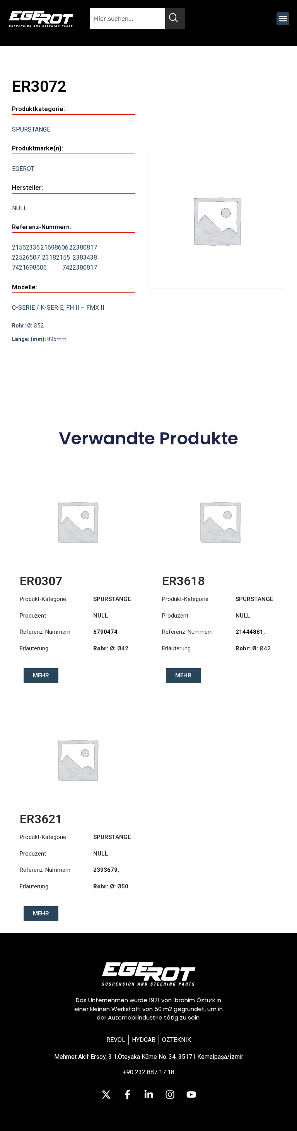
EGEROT (23, 168)
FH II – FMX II (85, 307)
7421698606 (29, 267)
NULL (19, 208)
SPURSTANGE (31, 129)
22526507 (26, 257)
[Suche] (175, 18)
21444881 (249, 631)
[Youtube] (191, 1094)
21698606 (54, 247)
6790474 (105, 631)
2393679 (105, 869)
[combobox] (128, 18)
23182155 (56, 257)
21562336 (26, 247)
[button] (283, 18)
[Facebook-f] (127, 1094)
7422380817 (79, 267)
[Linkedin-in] (148, 1094)
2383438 (85, 257)
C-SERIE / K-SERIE (37, 307)
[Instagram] (169, 1094)
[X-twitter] (106, 1094)
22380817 (83, 247)
